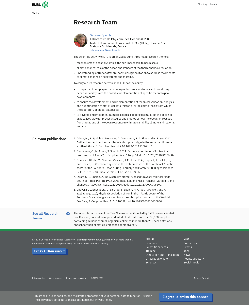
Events (188, 247)
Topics (35, 13)
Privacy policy (38, 278)
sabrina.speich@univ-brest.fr (105, 50)
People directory (194, 258)
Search (213, 4)
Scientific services (157, 247)
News (187, 255)
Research (151, 243)
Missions (150, 239)
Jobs (186, 251)
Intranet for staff (201, 278)
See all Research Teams (45, 216)
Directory (202, 4)
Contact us (190, 243)
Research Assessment (76, 278)
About (186, 239)
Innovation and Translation (162, 255)
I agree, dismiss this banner (185, 297)
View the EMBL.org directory (49, 251)
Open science (55, 278)
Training (151, 251)
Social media (191, 262)
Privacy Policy (103, 300)
